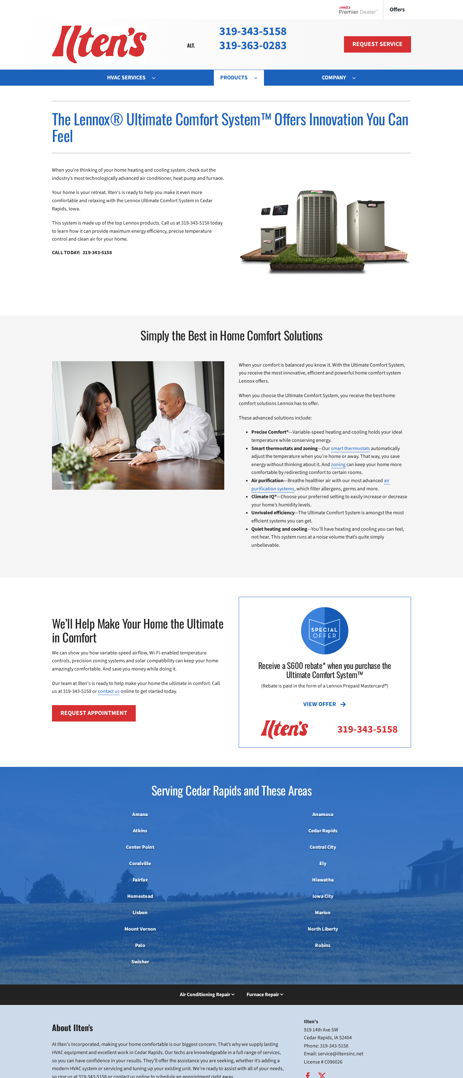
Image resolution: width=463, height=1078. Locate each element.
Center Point (140, 847)
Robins (322, 945)
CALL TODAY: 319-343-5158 (82, 252)
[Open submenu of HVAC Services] (157, 78)
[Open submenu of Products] (259, 78)
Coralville (140, 863)
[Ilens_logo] (99, 28)
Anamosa (322, 814)
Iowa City (322, 896)
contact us (109, 691)
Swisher (140, 961)
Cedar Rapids (323, 830)
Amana (140, 814)
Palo (140, 945)
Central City (323, 847)
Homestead (140, 896)
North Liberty (323, 929)
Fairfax (140, 879)
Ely (323, 863)
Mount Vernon (140, 929)
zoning (338, 464)
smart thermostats (350, 448)
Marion (322, 912)
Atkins (140, 830)
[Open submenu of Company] (357, 78)
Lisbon (140, 912)
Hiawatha (323, 879)
